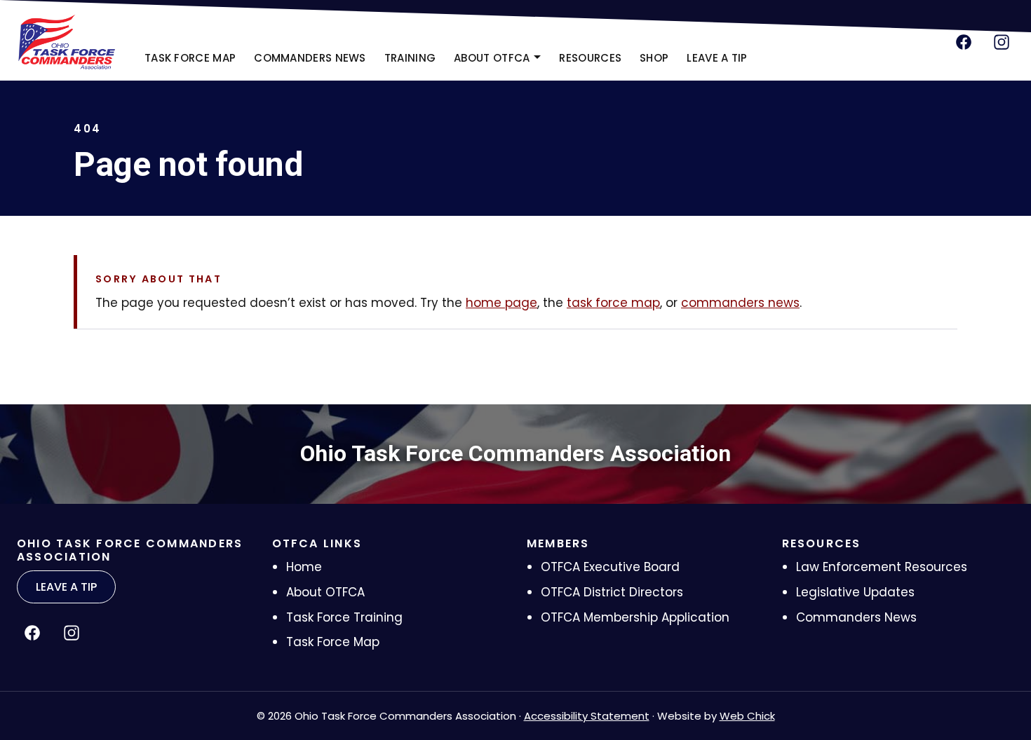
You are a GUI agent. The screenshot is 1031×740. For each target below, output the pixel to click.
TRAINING (410, 57)
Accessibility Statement (586, 715)
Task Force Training (344, 617)
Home (304, 567)
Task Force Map (332, 641)
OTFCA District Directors (612, 592)
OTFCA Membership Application (635, 617)
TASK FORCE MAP (190, 57)
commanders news (740, 302)
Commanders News (856, 617)
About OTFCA (325, 592)
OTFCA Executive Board (610, 567)
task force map (613, 302)
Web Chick (747, 715)
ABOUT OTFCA (492, 57)
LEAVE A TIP (717, 57)
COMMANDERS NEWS (310, 57)
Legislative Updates (855, 592)
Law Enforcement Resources (881, 567)
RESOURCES (590, 57)
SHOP (658, 62)
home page (501, 302)
